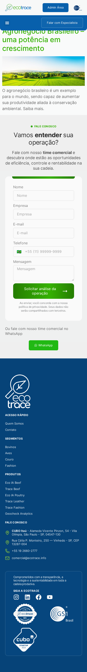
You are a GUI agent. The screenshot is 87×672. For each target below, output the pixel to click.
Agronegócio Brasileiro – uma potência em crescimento (43, 40)
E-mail (18, 224)
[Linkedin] (27, 597)
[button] (7, 23)
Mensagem (22, 261)
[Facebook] (38, 597)
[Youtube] (50, 597)
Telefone (20, 243)
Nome (18, 187)
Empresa (20, 205)
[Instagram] (16, 597)
